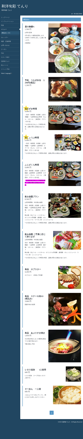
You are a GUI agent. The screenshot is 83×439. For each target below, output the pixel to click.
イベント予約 (5, 69)
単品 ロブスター (33, 269)
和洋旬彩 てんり (15, 6)
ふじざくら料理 (32, 165)
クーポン (4, 49)
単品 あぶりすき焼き (35, 333)
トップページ (5, 17)
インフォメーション (7, 21)
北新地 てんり (66, 422)
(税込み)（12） (6, 33)
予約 (2, 53)
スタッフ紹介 (5, 57)
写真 (2, 25)
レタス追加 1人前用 (35, 370)
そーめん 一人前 (33, 389)
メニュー (4, 29)
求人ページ (4, 65)
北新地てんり (5, 61)
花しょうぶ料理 (32, 137)
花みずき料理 (31, 109)
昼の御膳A (29, 26)
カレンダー (4, 37)
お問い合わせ (5, 45)
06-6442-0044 (78, 14)
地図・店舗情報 (6, 41)
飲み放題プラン (33, 196)
